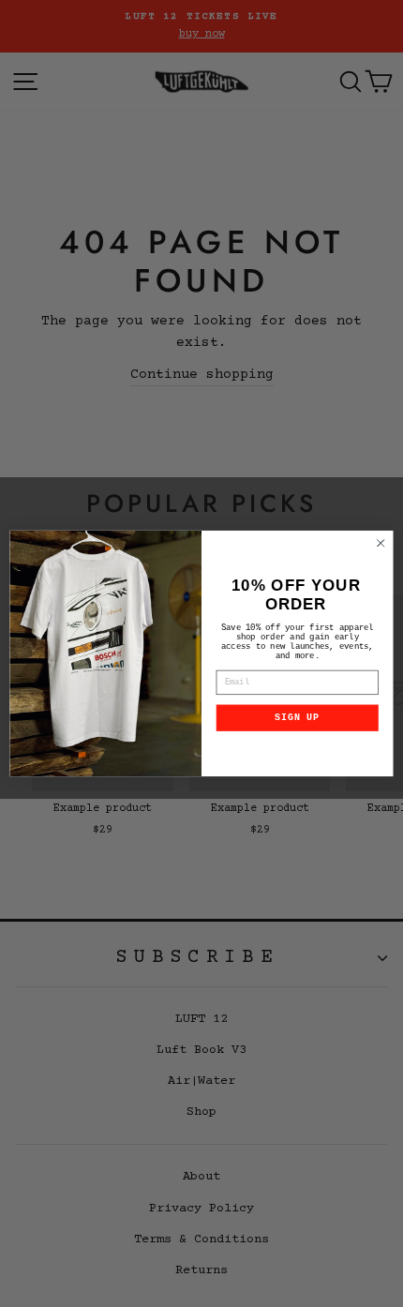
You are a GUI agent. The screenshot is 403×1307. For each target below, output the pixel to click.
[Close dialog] (380, 542)
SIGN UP (297, 718)
